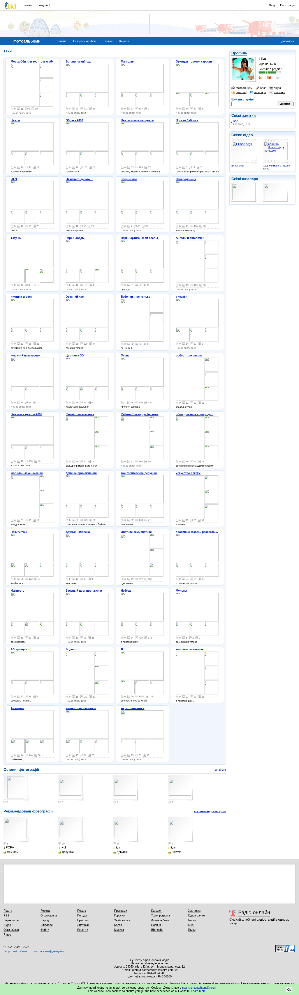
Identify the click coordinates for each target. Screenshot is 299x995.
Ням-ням (12, 852)
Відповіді (157, 929)
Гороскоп (120, 915)
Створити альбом (84, 41)
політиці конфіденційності (199, 987)
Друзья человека (78, 531)
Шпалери (46, 925)
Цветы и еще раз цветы (137, 120)
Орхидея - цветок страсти (194, 61)
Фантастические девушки (139, 473)
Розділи (42, 5)
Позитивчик (19, 531)
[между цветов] (157, 687)
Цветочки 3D (75, 355)
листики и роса (21, 296)
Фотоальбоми (160, 920)
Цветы (15, 120)
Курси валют (196, 915)
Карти (118, 925)
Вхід (272, 5)
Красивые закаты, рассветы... (197, 531)
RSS (6, 915)
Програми (120, 910)
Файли (44, 929)
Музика (119, 929)
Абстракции (19, 649)
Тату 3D (16, 238)
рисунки (181, 296)
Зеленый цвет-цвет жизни (84, 590)
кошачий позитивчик (25, 355)
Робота (45, 910)
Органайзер (11, 929)
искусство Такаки (188, 473)
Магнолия (128, 61)
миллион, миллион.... (191, 649)
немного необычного (81, 708)
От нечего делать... (79, 179)
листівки (279, 92)
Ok (289, 989)
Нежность (17, 590)
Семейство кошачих (80, 414)
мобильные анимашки (27, 473)
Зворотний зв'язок (15, 951)
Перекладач (11, 920)
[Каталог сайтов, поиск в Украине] (285, 947)
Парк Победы (75, 238)
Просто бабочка (187, 120)
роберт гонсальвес (189, 355)
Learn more (198, 991)
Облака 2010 (74, 120)
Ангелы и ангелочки (190, 238)
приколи (241, 92)
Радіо (7, 934)
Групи (191, 929)
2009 (14, 179)
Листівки (83, 925)
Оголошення (48, 915)
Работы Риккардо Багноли (139, 414)
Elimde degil (237, 165)
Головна (26, 5)
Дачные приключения (81, 473)
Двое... (236, 121)
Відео (7, 925)
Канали (124, 41)
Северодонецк (186, 179)
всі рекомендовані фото (210, 811)
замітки (249, 115)
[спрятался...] (73, 570)
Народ (44, 920)
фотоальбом (244, 87)
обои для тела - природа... (194, 414)
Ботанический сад (78, 61)
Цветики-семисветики (136, 531)
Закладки (194, 910)
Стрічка (108, 41)
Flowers (176, 852)
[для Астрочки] (18, 746)
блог (263, 87)
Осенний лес (75, 296)
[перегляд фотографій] (25, 85)
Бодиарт (71, 649)
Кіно (190, 925)
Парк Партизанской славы (139, 238)
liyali (64, 847)
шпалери (260, 92)
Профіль (239, 53)
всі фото (220, 769)
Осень (125, 355)
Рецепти (82, 929)
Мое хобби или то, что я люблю (33, 61)
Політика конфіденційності (49, 951)
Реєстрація (287, 5)
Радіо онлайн (254, 912)
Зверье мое (129, 179)
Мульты (181, 590)
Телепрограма (160, 915)
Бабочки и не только (135, 296)
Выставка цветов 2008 (26, 414)
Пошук (81, 910)
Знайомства (122, 920)
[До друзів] (261, 77)
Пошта (8, 910)
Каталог (156, 910)
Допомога (287, 41)
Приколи (82, 920)
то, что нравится (132, 708)
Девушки (68, 852)
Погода (82, 915)
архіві (249, 99)
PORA (10, 847)
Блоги (192, 920)
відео (277, 87)
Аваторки (17, 708)
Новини (156, 925)
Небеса (126, 590)
